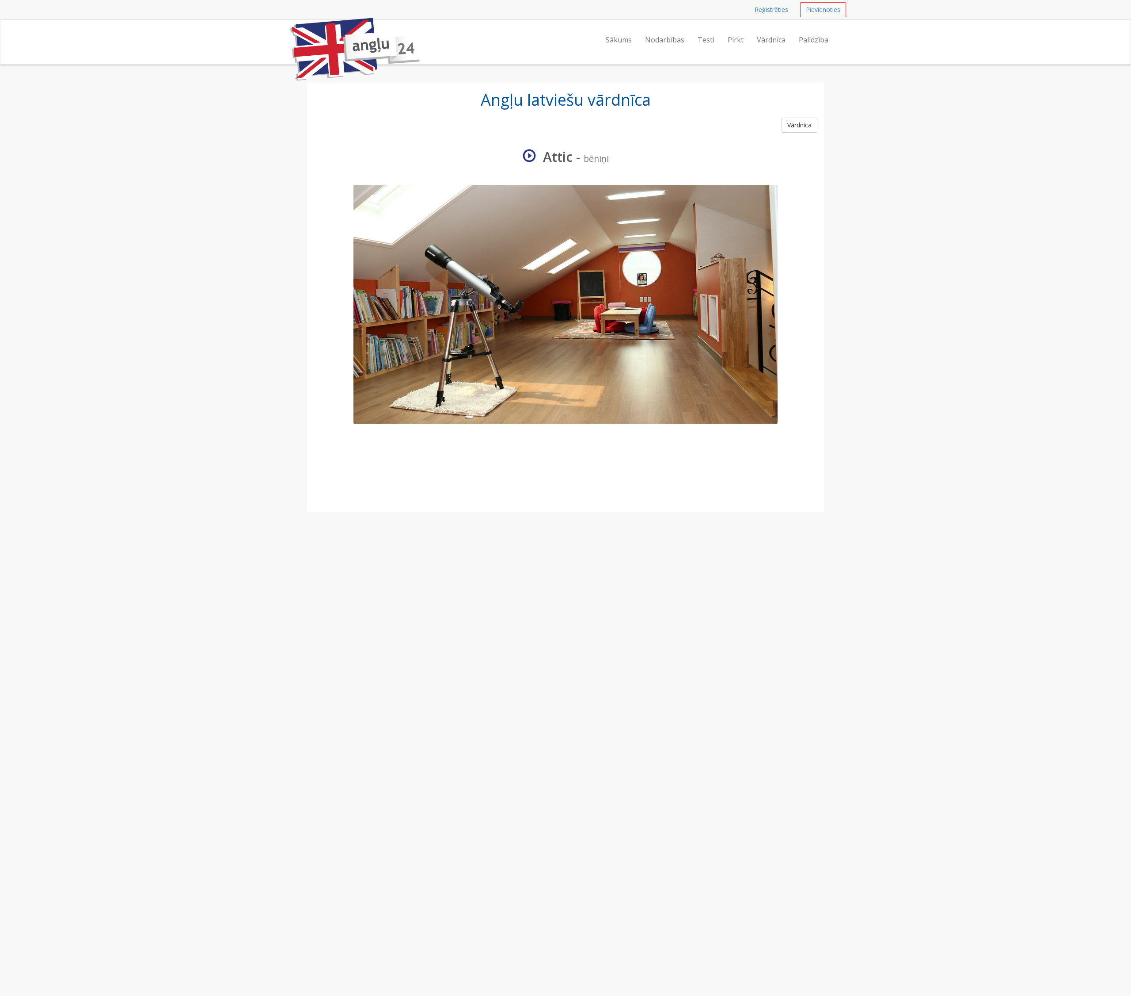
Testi (706, 40)
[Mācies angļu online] (289, 31)
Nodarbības (664, 40)
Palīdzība (813, 40)
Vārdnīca (771, 40)
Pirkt (736, 40)
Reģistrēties (771, 9)
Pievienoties (823, 9)
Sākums (619, 40)
